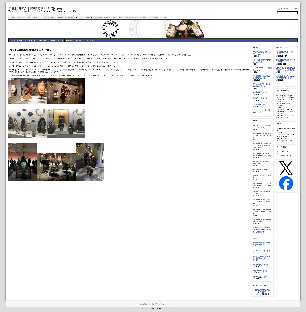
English (163, 17)
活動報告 (79, 41)
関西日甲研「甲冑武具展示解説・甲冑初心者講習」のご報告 (262, 212)
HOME (12, 17)
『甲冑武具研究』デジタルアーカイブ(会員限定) (28, 41)
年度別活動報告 (84, 17)
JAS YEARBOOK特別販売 (261, 251)
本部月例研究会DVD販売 (261, 92)
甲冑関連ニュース (56, 41)
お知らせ (90, 41)
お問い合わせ (153, 17)
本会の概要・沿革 (23, 17)
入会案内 (36, 17)
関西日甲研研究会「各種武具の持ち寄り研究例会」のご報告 (262, 135)
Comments (293, 8)
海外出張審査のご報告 (260, 169)
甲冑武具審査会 (48, 17)
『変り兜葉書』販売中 (260, 104)
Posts (283, 8)
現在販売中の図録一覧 (260, 98)
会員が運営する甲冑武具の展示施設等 (132, 17)
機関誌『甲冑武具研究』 (66, 17)
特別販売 (69, 41)
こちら (278, 105)
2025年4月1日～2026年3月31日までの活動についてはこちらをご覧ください (262, 230)
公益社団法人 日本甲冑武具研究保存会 (35, 8)
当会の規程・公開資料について (105, 17)
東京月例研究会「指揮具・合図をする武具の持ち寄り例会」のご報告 (262, 145)
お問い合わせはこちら (285, 140)
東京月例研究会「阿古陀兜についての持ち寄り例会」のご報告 (262, 202)
